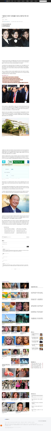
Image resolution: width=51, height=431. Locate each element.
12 (3, 19)
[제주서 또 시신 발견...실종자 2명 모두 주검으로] (37, 424)
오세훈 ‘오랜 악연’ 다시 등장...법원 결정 (21, 228)
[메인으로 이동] (7, 1)
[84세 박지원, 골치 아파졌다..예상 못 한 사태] (37, 413)
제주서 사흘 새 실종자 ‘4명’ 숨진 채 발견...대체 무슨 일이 (21, 229)
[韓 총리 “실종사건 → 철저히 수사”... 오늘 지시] (37, 427)
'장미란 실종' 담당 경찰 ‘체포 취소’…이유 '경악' (9, 230)
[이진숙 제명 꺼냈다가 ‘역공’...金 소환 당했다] (37, 416)
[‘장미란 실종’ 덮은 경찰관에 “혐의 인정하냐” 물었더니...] (37, 358)
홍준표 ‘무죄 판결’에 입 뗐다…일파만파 (37, 384)
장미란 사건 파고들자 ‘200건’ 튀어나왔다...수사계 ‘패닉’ (9, 229)
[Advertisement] (25, 9)
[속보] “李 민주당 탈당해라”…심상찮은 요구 (37, 383)
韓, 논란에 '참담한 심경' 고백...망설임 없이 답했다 (9, 228)
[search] (46, 1)
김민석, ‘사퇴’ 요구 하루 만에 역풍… (36, 382)
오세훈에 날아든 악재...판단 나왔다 (20, 230)
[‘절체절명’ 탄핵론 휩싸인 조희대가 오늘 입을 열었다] (37, 365)
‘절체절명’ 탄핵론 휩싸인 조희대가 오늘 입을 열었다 (21, 233)
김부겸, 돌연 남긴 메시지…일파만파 (36, 381)
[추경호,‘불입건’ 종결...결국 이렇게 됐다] (37, 362)
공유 (6, 19)
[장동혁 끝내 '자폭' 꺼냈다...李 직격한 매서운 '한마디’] (37, 420)
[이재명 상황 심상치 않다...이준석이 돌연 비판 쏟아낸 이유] (37, 355)
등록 (27, 246)
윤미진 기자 (3, 17)
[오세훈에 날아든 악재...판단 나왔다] (37, 351)
